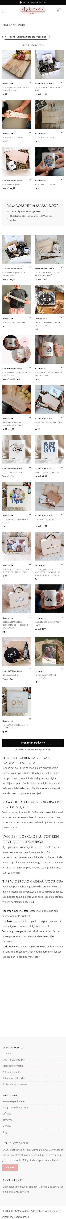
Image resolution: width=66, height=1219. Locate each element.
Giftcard (6, 1113)
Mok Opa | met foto (45, 184)
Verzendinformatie (12, 1066)
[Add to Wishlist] (29, 82)
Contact (6, 1053)
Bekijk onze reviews (18, 1191)
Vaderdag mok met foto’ (15, 910)
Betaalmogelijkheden (13, 1078)
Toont (27, 36)
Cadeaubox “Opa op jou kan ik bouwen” (47, 274)
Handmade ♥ (7, 84)
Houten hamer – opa (13, 322)
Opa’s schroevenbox (46, 137)
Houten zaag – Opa (12, 137)
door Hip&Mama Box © (44, 84)
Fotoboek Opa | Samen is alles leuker (15, 726)
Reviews (7, 1119)
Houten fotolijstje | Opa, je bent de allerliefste (15, 571)
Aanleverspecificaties (14, 1101)
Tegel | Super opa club (47, 472)
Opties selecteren (10, 93)
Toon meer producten (33, 742)
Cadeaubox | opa (11, 184)
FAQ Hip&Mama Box (13, 1059)
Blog (4, 1132)
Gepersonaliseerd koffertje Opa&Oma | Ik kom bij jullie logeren (47, 572)
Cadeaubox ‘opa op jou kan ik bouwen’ (23, 946)
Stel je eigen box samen (15, 1107)
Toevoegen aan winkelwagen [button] (49, 93)
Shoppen (10, 1167)
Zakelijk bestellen (11, 1072)
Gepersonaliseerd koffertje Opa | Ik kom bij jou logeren (15, 625)
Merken (6, 1126)
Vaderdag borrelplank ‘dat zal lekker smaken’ (27, 931)
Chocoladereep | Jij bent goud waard (48, 324)
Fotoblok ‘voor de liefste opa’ (18, 921)
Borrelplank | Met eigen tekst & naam (15, 89)
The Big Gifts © (41, 319)
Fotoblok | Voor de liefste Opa (45, 676)
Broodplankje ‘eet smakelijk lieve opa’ (12, 424)
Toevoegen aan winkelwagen (17, 525)
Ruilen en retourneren (14, 1084)
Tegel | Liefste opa (12, 472)
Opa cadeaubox (10, 674)
